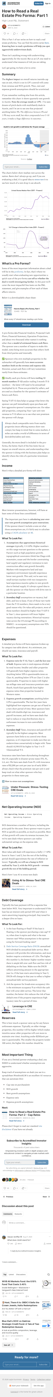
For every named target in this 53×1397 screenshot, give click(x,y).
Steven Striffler (13, 1237)
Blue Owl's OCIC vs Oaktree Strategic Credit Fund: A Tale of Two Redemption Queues (20, 1324)
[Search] (48, 1274)
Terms (32, 1379)
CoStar (29, 159)
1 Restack (30, 1180)
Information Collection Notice (26, 1170)
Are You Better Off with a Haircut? (16, 1308)
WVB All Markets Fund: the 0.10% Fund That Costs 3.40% (19, 1283)
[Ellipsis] (50, 1237)
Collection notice (44, 1379)
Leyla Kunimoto (14, 25)
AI (31, 532)
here (47, 42)
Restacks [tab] (18, 1214)
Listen (47, 27)
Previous (9, 1197)
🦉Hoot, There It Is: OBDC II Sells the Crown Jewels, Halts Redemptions (20, 1304)
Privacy (26, 1379)
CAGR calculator (19, 532)
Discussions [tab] (21, 1274)
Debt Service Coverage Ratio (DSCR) (22, 946)
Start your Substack (20, 1385)
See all (7, 1345)
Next (45, 1197)
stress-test (39, 179)
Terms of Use (38, 1168)
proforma (18, 271)
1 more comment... (9, 1262)
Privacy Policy (45, 1170)
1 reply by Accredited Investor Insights (25, 1251)
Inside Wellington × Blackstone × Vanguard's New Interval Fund (16, 1288)
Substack (14, 1392)
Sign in (48, 3)
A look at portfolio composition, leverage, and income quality (19, 1331)
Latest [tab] (11, 1274)
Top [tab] (4, 1274)
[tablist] (12, 1214)
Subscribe (39, 3)
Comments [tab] (7, 1214)
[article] (26, 1289)
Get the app (39, 1385)
